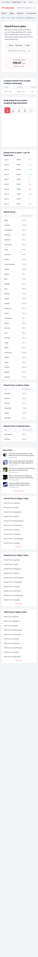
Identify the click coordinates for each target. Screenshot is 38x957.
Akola (6, 220)
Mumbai (7, 294)
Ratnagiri (7, 338)
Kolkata (6, 413)
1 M (13, 110)
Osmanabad (8, 318)
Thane (6, 362)
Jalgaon (6, 274)
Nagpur (6, 298)
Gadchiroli (7, 254)
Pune (6, 333)
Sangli (6, 343)
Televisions (20, 13)
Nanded (6, 303)
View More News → (19, 491)
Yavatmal (7, 377)
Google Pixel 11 (17, 2)
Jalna (5, 279)
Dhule (6, 249)
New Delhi (7, 418)
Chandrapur (8, 245)
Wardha (6, 367)
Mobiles (3, 13)
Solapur (6, 357)
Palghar (6, 323)
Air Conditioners (31, 13)
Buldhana (7, 240)
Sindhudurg (8, 352)
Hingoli (6, 269)
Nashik (6, 313)
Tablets (11, 13)
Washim (6, 372)
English (30, 2)
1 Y (30, 110)
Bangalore (7, 393)
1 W (7, 110)
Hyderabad (7, 408)
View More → (19, 547)
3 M (19, 110)
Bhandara (7, 235)
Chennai (7, 403)
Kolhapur (7, 284)
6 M (24, 110)
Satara (6, 347)
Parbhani (7, 328)
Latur (6, 289)
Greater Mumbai (9, 264)
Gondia (6, 259)
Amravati (7, 225)
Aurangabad (8, 230)
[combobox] (26, 8)
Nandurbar (7, 308)
